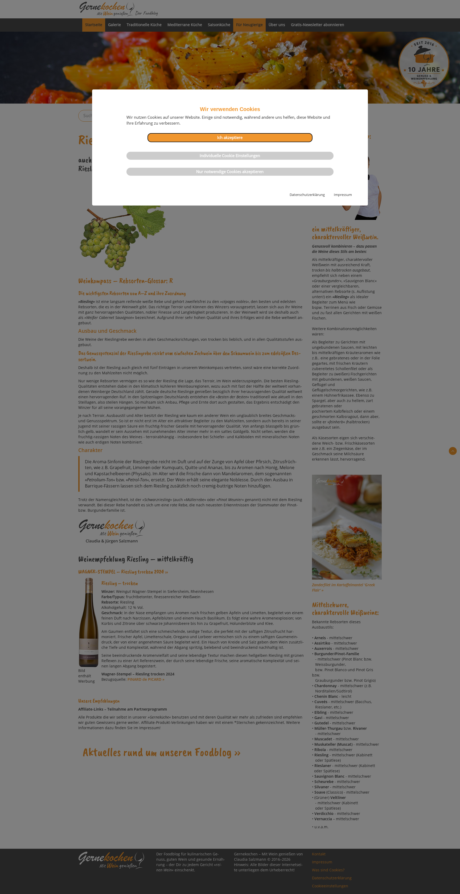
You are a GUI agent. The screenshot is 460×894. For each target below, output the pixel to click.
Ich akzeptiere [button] (230, 137)
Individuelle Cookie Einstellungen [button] (230, 155)
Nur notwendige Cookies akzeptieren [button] (230, 171)
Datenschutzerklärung (307, 194)
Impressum (343, 194)
